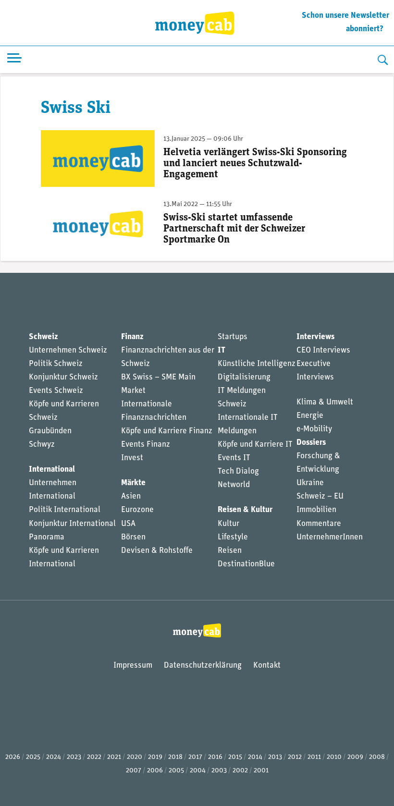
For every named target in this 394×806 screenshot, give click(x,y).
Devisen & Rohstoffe (157, 551)
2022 (94, 757)
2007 (133, 770)
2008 (377, 757)
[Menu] (14, 59)
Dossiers (311, 443)
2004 (198, 770)
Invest (132, 458)
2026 (12, 757)
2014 (255, 757)
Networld (234, 485)
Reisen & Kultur (245, 510)
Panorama (46, 537)
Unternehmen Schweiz (68, 350)
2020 (134, 757)
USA (128, 524)
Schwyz (42, 444)
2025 (33, 757)
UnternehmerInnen (329, 537)
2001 (261, 770)
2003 (219, 770)
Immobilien (316, 510)
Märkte (133, 483)
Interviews (315, 337)
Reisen (230, 551)
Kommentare (318, 524)
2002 (240, 770)
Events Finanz (145, 444)
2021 (114, 757)
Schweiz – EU (320, 496)
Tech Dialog (238, 471)
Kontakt (267, 665)
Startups (232, 337)
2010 (334, 757)
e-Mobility (314, 429)
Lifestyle (233, 537)
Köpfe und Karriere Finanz (166, 431)
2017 (195, 757)
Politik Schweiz (56, 364)
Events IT (234, 458)
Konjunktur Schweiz (63, 377)
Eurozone (137, 510)
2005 (176, 770)
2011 (314, 757)
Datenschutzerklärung (203, 665)
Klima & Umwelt (324, 402)
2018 (175, 757)
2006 (155, 770)
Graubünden (50, 431)
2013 (275, 757)
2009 (355, 757)
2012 (295, 757)
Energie (309, 416)
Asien (131, 496)
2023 (74, 757)
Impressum (132, 665)
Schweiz (43, 337)
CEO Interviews (323, 350)
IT (221, 350)
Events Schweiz (56, 391)
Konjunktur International (72, 524)
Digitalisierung (244, 377)
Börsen (133, 537)
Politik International (64, 510)
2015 (235, 757)
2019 (155, 757)
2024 (53, 757)
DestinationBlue (246, 564)
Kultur (228, 524)
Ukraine (310, 483)
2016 (215, 757)
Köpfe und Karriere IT (255, 444)
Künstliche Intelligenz (257, 364)
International (52, 469)
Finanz (132, 337)
